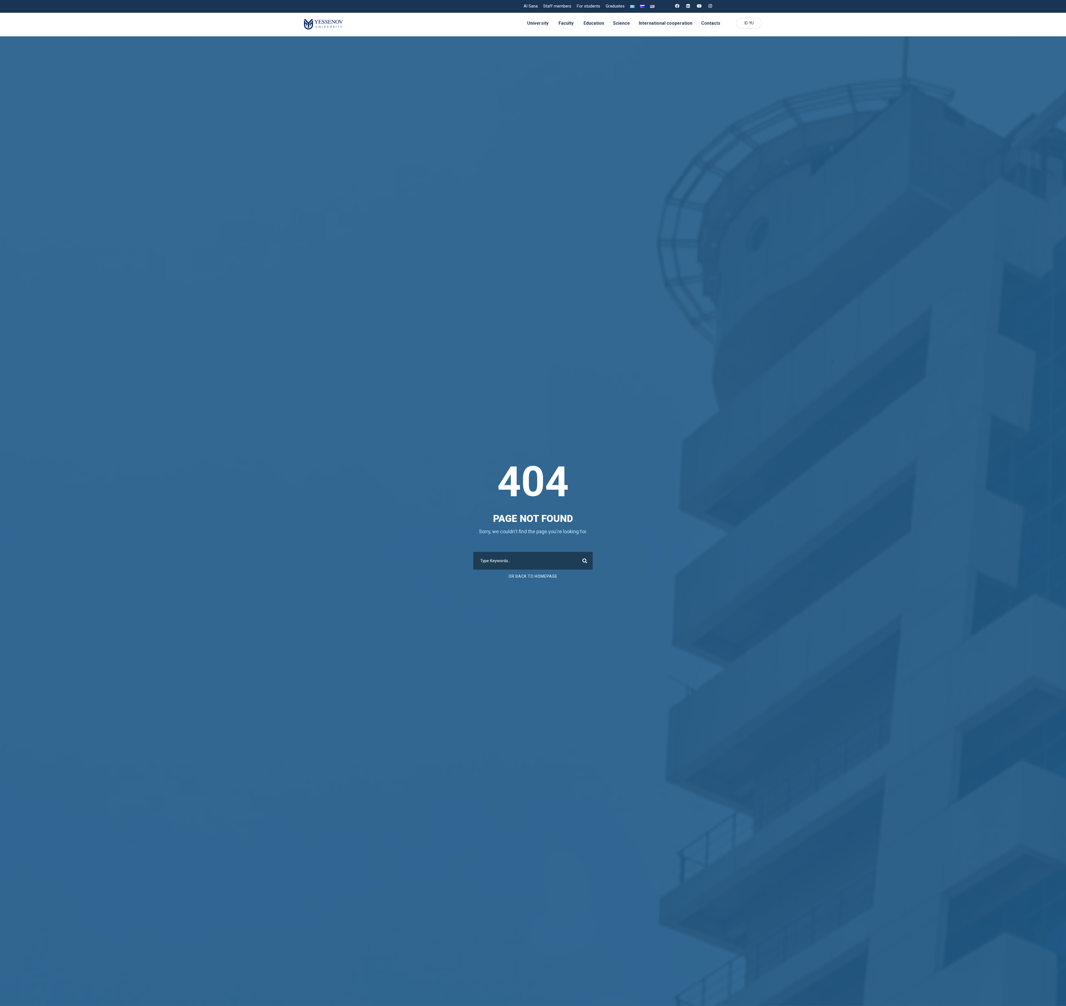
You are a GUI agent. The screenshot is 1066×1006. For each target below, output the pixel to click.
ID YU (749, 23)
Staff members (557, 6)
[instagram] (710, 6)
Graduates (615, 6)
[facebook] (677, 6)
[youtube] (699, 6)
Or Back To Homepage (533, 576)
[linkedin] (688, 6)
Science (621, 23)
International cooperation (665, 23)
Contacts (710, 23)
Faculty (566, 23)
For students (588, 6)
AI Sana (531, 6)
